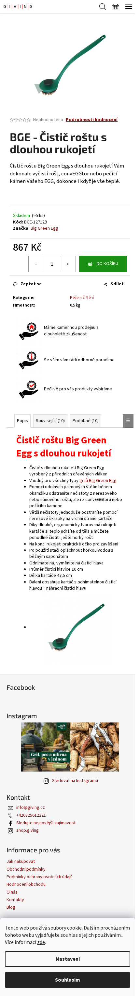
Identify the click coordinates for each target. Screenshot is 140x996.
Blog (11, 907)
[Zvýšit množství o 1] (68, 264)
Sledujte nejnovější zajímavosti (46, 823)
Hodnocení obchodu (26, 884)
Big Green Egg (44, 228)
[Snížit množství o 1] (36, 264)
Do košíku (107, 263)
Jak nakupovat (21, 861)
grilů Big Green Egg (98, 480)
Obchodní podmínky (26, 869)
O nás (12, 892)
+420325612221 (31, 815)
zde (41, 942)
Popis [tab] (22, 421)
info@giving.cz (30, 807)
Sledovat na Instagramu (75, 780)
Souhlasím (67, 980)
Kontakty (15, 900)
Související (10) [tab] (50, 421)
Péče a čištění (82, 298)
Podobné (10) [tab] (86, 421)
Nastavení (68, 959)
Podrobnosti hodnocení (92, 120)
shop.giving (27, 830)
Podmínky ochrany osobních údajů (40, 877)
